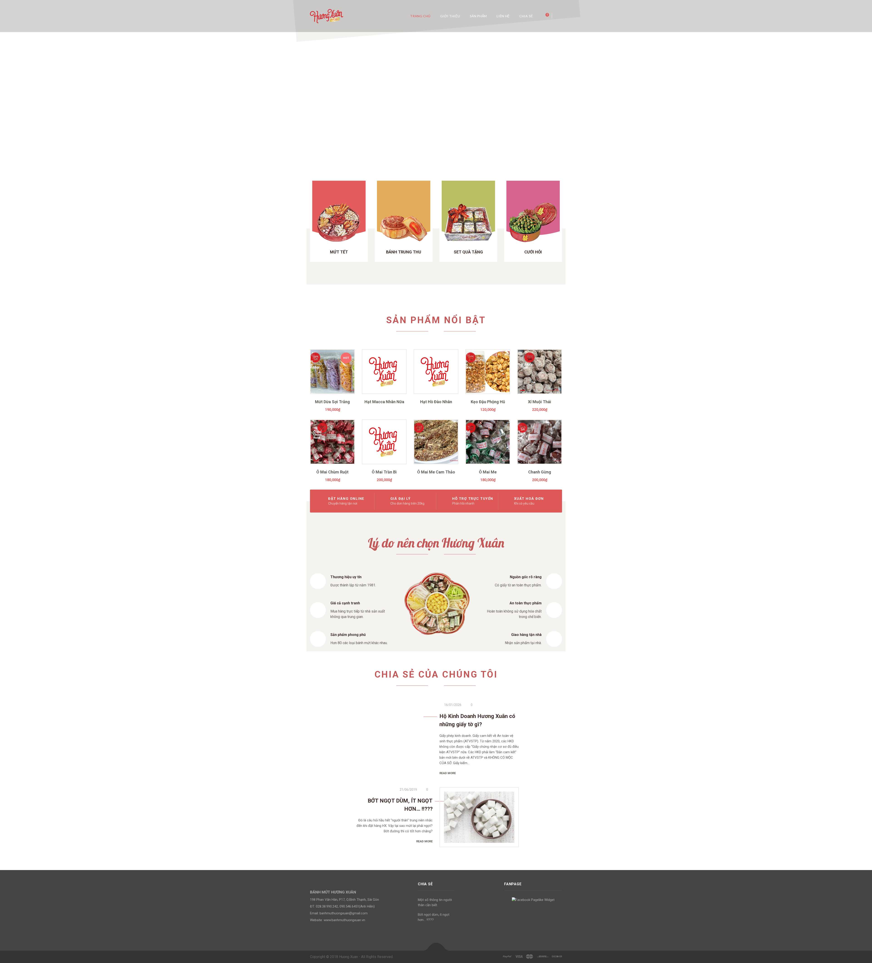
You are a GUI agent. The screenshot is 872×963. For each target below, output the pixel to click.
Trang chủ (420, 16)
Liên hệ (503, 16)
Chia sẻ (526, 16)
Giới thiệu (450, 16)
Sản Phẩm (478, 16)
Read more (447, 773)
